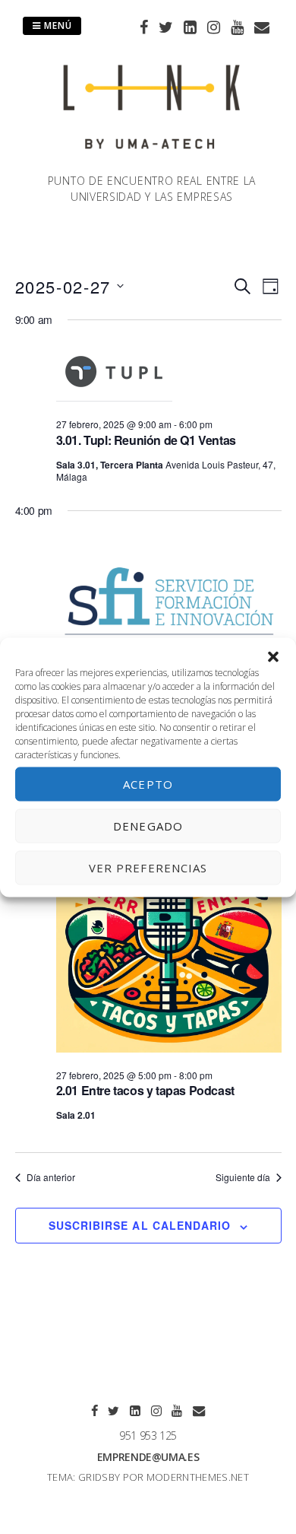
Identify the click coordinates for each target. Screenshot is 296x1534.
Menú (56, 25)
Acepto (148, 784)
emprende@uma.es (148, 1457)
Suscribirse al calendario (140, 1225)
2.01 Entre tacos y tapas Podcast (145, 1090)
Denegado (148, 826)
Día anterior (51, 1177)
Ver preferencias (148, 867)
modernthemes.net (197, 1477)
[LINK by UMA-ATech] (152, 163)
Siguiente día (243, 1177)
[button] (273, 656)
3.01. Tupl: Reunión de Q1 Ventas (146, 440)
